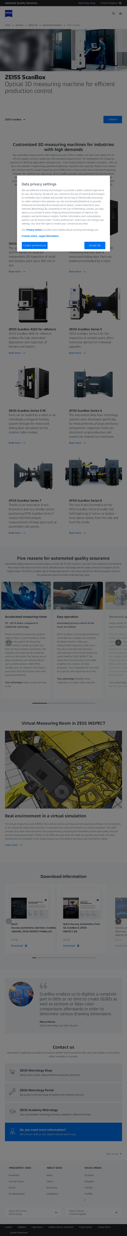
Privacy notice (34, 229)
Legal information (49, 236)
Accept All (95, 245)
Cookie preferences (34, 245)
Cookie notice (29, 236)
